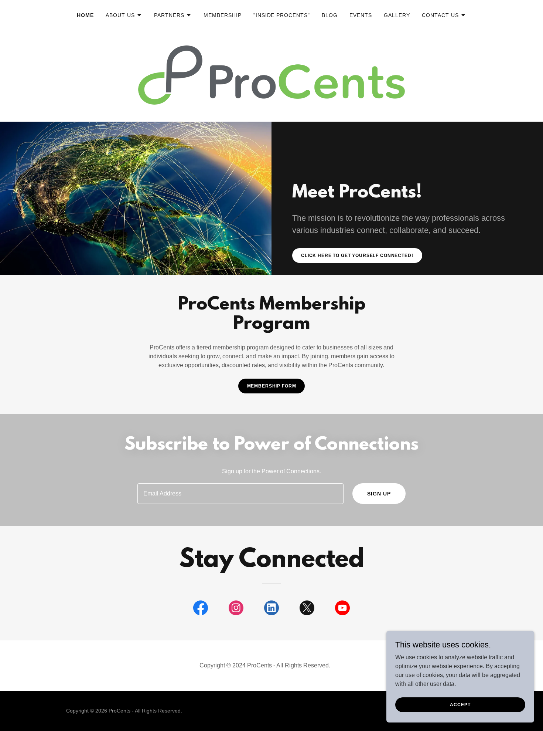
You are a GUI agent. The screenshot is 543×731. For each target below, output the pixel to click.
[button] (124, 15)
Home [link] (85, 15)
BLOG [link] (330, 15)
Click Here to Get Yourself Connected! (357, 255)
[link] (200, 609)
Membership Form (271, 386)
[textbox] (240, 493)
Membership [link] (223, 15)
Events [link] (360, 15)
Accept (460, 704)
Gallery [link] (397, 15)
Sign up (379, 494)
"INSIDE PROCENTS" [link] (281, 15)
